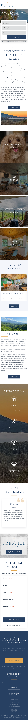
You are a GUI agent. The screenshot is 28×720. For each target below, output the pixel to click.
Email (7, 592)
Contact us (14, 107)
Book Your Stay (15, 660)
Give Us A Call (15, 551)
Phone (5, 585)
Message (8, 606)
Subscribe (14, 687)
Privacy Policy (21, 666)
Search (16, 37)
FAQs (6, 652)
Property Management (10, 650)
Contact (14, 652)
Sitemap (14, 668)
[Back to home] (8, 4)
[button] (26, 4)
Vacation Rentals (8, 648)
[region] (14, 16)
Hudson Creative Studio (17, 717)
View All (14, 306)
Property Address (8, 599)
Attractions (21, 648)
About (23, 650)
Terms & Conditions (8, 666)
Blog (21, 652)
